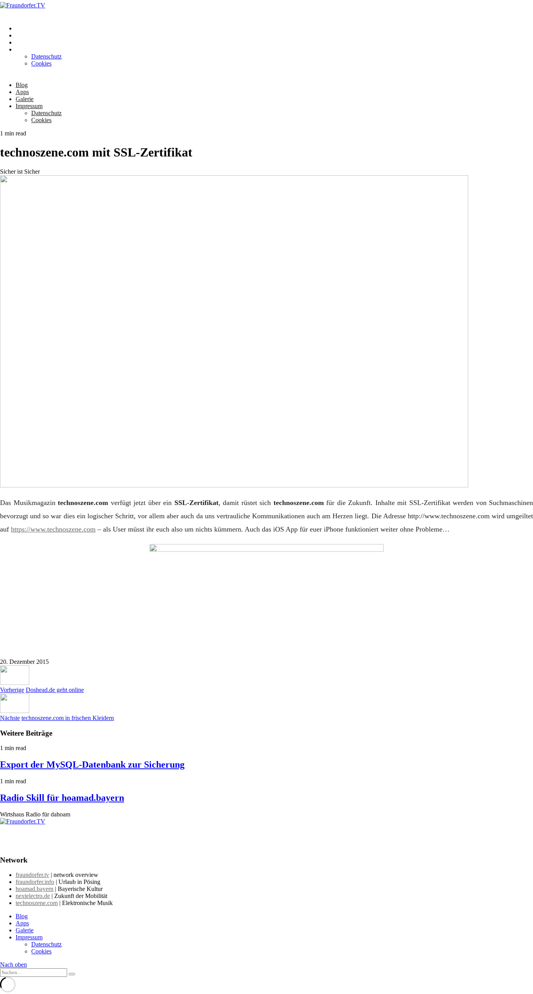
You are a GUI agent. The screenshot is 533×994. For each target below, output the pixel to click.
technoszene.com (37, 903)
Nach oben (13, 964)
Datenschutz (46, 56)
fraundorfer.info (35, 881)
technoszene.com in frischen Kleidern (67, 718)
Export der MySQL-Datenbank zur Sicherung (92, 764)
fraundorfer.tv (32, 874)
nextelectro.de (33, 896)
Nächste (10, 718)
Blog (22, 28)
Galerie (25, 42)
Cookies (41, 63)
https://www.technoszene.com (53, 529)
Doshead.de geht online (55, 689)
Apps (22, 35)
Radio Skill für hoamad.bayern (62, 798)
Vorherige (12, 689)
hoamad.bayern (34, 889)
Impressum (29, 49)
